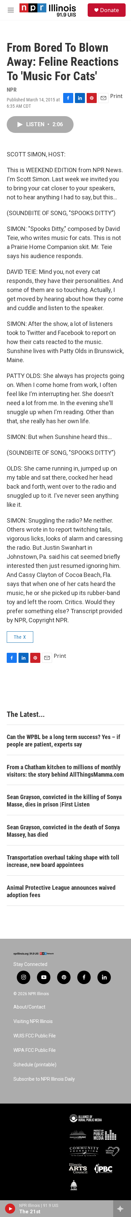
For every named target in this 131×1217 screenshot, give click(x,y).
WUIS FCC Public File (34, 1035)
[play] (10, 1208)
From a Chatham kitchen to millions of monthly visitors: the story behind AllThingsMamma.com (65, 771)
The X (20, 637)
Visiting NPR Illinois (33, 1021)
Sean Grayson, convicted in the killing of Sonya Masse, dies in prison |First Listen (64, 800)
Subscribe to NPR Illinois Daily (44, 1079)
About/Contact (29, 1007)
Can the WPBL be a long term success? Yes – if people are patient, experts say (63, 740)
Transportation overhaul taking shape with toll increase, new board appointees (63, 861)
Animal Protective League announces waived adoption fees (61, 891)
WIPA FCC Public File (34, 1050)
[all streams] (122, 1208)
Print (116, 96)
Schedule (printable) (34, 1064)
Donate (109, 10)
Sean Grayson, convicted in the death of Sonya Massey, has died (63, 831)
